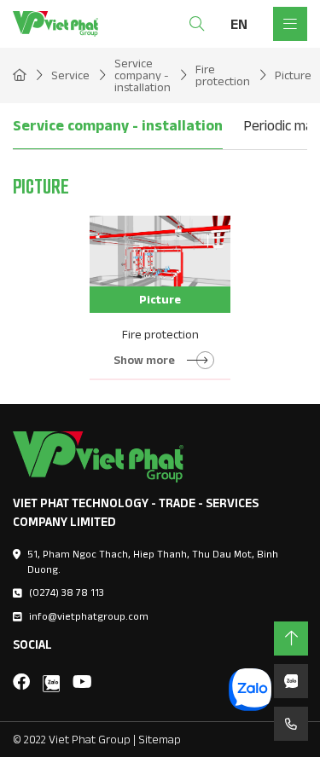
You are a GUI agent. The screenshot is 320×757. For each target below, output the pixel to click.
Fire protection (160, 334)
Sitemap (159, 739)
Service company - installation (118, 125)
